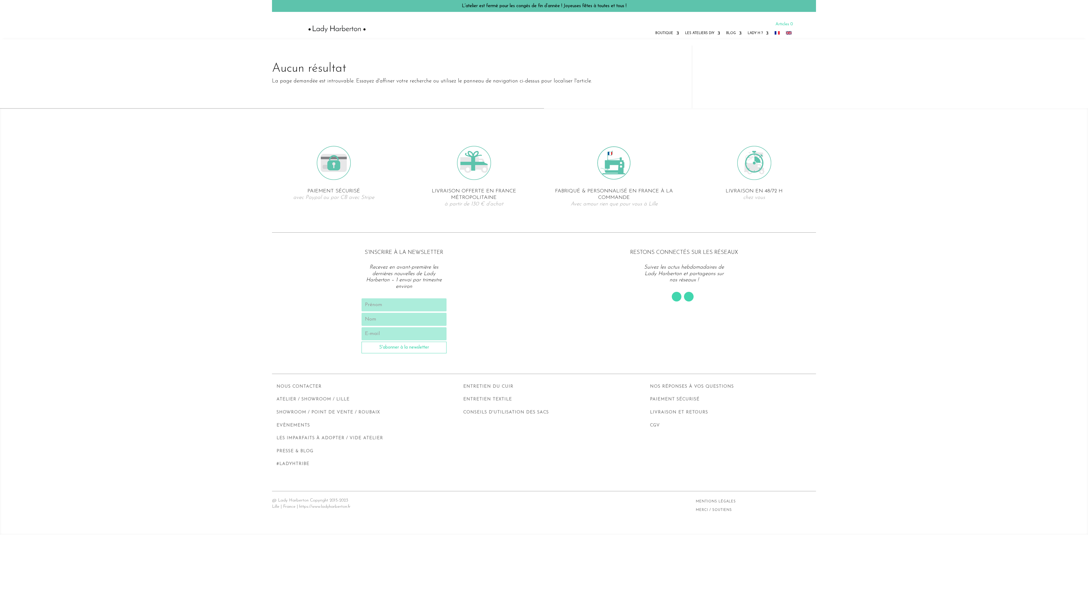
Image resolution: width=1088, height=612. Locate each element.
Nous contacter (299, 386)
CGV (655, 425)
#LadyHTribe (293, 464)
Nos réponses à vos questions (692, 386)
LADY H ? (755, 33)
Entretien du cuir (488, 386)
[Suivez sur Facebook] (676, 296)
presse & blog (295, 451)
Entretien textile (487, 399)
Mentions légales (716, 501)
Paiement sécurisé (675, 399)
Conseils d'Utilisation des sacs (506, 412)
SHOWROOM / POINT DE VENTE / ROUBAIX (328, 412)
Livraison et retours (679, 412)
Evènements (293, 425)
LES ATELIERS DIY (699, 33)
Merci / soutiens (714, 510)
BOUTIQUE (664, 33)
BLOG (731, 33)
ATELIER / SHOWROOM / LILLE (313, 399)
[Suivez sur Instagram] (689, 296)
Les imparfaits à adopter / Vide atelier (330, 438)
